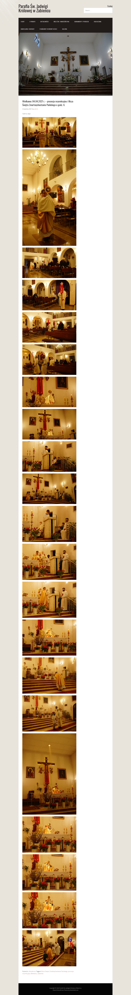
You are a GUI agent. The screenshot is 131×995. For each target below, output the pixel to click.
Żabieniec (41, 973)
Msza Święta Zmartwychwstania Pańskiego (54, 971)
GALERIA (64, 29)
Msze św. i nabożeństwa (61, 22)
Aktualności (44, 22)
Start (23, 22)
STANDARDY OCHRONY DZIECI (48, 29)
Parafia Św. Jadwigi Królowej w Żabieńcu (34, 8)
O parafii (32, 22)
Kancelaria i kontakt (28, 29)
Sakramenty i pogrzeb (81, 22)
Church (55, 990)
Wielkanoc (34, 973)
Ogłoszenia (97, 22)
